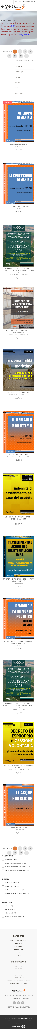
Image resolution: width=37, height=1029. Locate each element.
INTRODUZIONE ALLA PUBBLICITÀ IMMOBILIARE (18, 331)
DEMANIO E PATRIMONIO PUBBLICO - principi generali (18, 642)
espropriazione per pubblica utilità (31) (17, 870)
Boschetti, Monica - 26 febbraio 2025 (18, 769)
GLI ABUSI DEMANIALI (18, 144)
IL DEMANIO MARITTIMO (18, 455)
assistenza (17, 1)
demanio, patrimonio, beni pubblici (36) (17, 867)
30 (21, 56)
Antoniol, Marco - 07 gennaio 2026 (18, 394)
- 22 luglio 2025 (18, 583)
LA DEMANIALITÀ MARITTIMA (18, 393)
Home (3, 20)
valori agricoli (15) (10, 913)
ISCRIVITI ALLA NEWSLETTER (18, 1007)
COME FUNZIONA (18, 978)
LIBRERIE (18, 975)
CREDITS (18, 1023)
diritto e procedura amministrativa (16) (17, 893)
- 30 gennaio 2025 (18, 829)
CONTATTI (18, 969)
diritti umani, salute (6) (12, 883)
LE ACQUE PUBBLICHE (18, 827)
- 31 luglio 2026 (18, 146)
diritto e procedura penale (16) (14, 890)
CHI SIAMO (18, 966)
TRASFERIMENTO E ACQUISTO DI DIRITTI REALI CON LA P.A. (18, 580)
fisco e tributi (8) (10, 909)
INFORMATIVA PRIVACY (18, 984)
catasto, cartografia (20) (12, 859)
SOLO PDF (18, 972)
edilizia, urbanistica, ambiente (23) (15, 863)
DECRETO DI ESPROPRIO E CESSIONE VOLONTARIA (18, 766)
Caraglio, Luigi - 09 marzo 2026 (18, 334)
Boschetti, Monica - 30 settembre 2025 (18, 457)
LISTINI (18, 955)
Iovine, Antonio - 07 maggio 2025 (18, 709)
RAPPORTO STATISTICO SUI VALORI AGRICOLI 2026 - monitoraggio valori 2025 (18, 270)
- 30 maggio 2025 (18, 645)
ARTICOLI (18, 943)
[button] (24, 66)
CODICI (18, 952)
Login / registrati (29, 1)
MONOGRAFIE (18, 946)
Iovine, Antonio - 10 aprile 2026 (18, 274)
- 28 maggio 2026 (18, 208)
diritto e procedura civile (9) (14, 886)
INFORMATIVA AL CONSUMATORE (18, 981)
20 (15, 56)
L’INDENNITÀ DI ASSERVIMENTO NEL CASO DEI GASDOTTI (18, 518)
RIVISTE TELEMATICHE (18, 940)
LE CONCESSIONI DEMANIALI (18, 206)
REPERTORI (18, 949)
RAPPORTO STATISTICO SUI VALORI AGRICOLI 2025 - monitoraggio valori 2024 (18, 705)
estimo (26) (9, 906)
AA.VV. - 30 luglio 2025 (18, 521)
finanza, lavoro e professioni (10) (15, 916)
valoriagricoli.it (22, 35)
